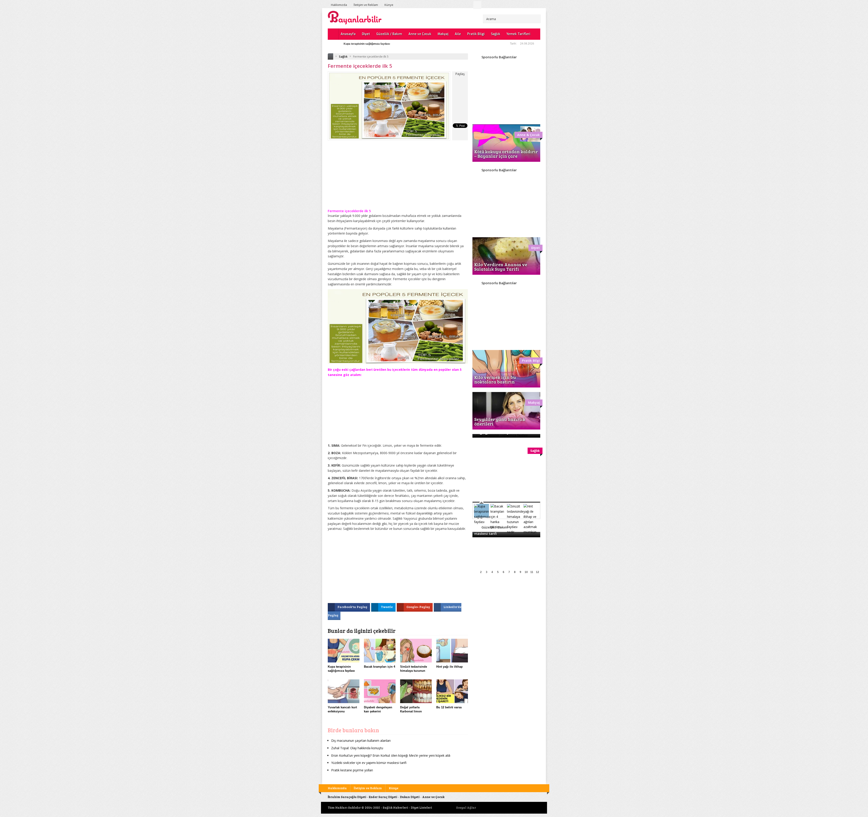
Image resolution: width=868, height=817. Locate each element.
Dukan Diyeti (410, 797)
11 (531, 572)
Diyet (366, 34)
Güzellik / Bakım (389, 34)
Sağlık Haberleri (395, 807)
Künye (388, 5)
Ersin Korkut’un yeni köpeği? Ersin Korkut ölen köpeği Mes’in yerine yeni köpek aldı (390, 755)
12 (537, 572)
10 (526, 572)
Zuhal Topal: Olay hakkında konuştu (357, 748)
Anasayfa (348, 34)
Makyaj (443, 34)
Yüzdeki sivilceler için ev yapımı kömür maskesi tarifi (378, 43)
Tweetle (387, 607)
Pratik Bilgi (476, 34)
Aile (458, 34)
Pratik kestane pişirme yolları (352, 770)
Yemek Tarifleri (518, 34)
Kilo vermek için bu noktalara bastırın (495, 379)
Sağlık (495, 34)
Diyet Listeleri (421, 807)
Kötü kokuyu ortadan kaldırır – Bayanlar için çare (506, 153)
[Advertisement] (398, 177)
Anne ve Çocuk (419, 34)
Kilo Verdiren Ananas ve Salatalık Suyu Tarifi (500, 266)
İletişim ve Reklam (366, 5)
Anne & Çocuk (528, 135)
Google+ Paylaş (418, 607)
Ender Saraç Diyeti (383, 797)
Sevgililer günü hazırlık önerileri (499, 421)
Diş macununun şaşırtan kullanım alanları (361, 740)
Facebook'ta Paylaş (352, 607)
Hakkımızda (339, 5)
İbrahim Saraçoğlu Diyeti (347, 797)
